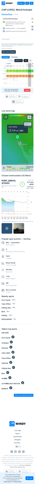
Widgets (17, 440)
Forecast (6, 57)
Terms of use (21, 467)
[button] (26, 184)
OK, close (29, 478)
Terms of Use (17, 481)
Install (27, 90)
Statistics (14, 57)
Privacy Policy (13, 467)
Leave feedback (10, 52)
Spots (17, 433)
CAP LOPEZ (12, 127)
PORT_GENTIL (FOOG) (9, 181)
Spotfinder (17, 436)
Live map (17, 430)
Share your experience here (23, 395)
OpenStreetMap (23, 164)
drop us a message (24, 465)
